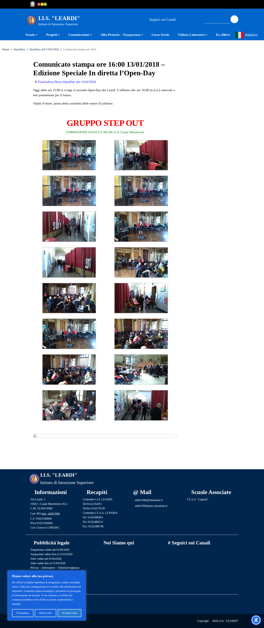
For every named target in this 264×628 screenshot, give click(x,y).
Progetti (51, 34)
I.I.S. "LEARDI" (59, 18)
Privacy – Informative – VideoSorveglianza (54, 567)
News (58, 81)
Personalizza (23, 613)
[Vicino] (82, 573)
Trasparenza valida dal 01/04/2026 (49, 549)
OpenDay (19, 49)
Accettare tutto (69, 613)
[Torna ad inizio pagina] (132, 463)
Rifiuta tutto (45, 613)
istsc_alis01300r (51, 513)
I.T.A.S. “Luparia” (197, 499)
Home (5, 49)
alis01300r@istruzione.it (149, 500)
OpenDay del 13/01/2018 (44, 49)
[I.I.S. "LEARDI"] (31, 20)
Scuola (30, 34)
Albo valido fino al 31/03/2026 (47, 563)
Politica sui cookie (31, 604)
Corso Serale (160, 34)
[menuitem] (34, 35)
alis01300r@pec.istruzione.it (151, 505)
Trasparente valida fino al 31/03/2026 (51, 554)
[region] (46, 595)
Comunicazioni (78, 34)
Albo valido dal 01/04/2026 (46, 558)
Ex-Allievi (223, 34)
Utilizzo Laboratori (191, 34)
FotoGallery (46, 81)
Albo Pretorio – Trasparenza (120, 34)
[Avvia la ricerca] (234, 19)
